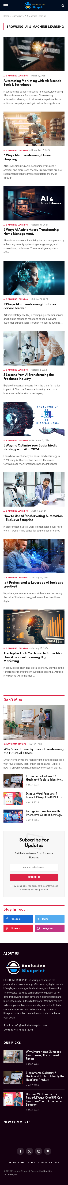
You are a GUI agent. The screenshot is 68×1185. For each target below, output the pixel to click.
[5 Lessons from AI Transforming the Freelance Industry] (34, 348)
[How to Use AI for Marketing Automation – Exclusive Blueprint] (34, 489)
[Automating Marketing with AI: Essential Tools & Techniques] (34, 54)
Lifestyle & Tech (48, 1162)
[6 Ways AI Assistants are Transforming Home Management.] (34, 203)
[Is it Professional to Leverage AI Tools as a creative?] (34, 556)
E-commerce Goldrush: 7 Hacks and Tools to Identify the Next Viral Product (45, 780)
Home (6, 16)
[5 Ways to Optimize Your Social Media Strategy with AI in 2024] (34, 419)
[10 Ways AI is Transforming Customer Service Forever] (34, 278)
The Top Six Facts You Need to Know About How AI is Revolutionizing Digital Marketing (34, 657)
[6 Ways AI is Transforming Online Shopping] (34, 129)
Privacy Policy (30, 889)
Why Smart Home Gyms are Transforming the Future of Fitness (43, 1055)
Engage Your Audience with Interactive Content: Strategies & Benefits (45, 815)
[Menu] (5, 6)
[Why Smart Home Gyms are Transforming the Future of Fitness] (34, 722)
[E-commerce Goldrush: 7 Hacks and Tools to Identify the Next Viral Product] (13, 781)
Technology (16, 16)
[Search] (63, 6)
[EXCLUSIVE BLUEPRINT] (34, 5)
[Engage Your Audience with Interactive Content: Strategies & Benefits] (13, 816)
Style (31, 1162)
